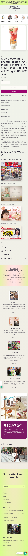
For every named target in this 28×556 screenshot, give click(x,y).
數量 (2, 80)
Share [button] (3, 242)
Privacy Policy (6, 499)
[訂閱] (23, 486)
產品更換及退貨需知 (7, 502)
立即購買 (14, 91)
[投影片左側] (11, 54)
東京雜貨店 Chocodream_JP (14, 270)
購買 (13, 312)
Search (4, 496)
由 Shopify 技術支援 (19, 553)
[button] (1, 8)
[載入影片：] (14, 454)
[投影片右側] (16, 54)
